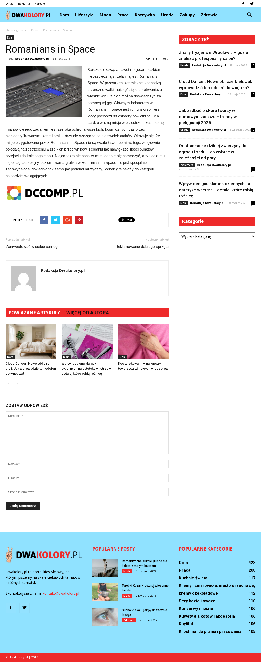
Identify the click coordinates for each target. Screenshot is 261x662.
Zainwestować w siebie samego (33, 246)
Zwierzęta (186, 165)
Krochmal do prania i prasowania (210, 631)
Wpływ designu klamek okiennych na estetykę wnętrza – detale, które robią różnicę (86, 368)
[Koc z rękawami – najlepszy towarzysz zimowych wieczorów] (143, 341)
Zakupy (187, 15)
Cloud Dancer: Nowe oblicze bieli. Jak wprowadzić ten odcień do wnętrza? (31, 368)
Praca (123, 15)
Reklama (24, 3)
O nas (9, 3)
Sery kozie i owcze (197, 600)
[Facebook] (243, 3)
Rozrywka (145, 15)
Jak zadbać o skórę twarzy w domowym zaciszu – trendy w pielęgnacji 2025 (208, 116)
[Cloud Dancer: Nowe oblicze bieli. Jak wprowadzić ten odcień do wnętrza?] (31, 341)
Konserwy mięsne (196, 608)
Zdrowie (209, 15)
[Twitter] (251, 3)
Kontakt (40, 3)
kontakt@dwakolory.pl (61, 593)
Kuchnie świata (193, 578)
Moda (105, 15)
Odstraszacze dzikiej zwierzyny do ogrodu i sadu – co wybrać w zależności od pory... (212, 151)
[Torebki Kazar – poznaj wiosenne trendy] (105, 592)
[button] (249, 15)
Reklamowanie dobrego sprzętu (142, 246)
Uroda (167, 15)
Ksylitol (186, 623)
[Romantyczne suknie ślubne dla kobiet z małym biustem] (105, 568)
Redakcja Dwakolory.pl (32, 58)
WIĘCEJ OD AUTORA (87, 313)
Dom (64, 15)
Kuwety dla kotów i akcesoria (207, 616)
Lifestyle (84, 15)
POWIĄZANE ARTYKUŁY (34, 313)
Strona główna (16, 30)
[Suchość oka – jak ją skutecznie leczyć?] (105, 617)
